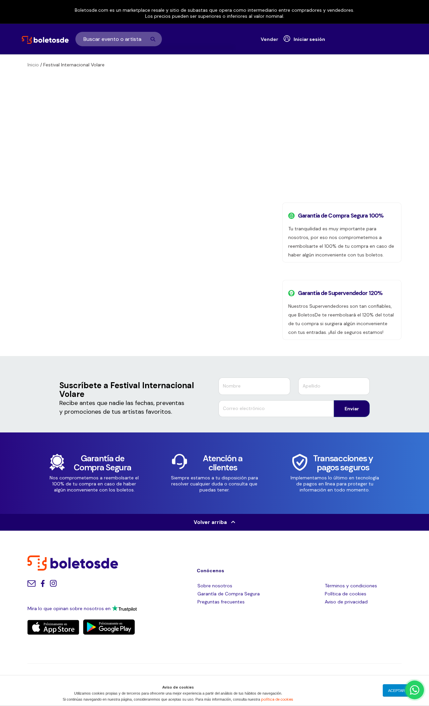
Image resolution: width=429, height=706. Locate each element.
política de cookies (277, 699)
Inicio (33, 65)
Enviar (352, 409)
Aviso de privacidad (346, 602)
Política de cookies (345, 594)
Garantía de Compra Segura (228, 594)
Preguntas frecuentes (221, 602)
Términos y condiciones (351, 586)
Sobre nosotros (214, 586)
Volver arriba (212, 522)
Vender (269, 39)
